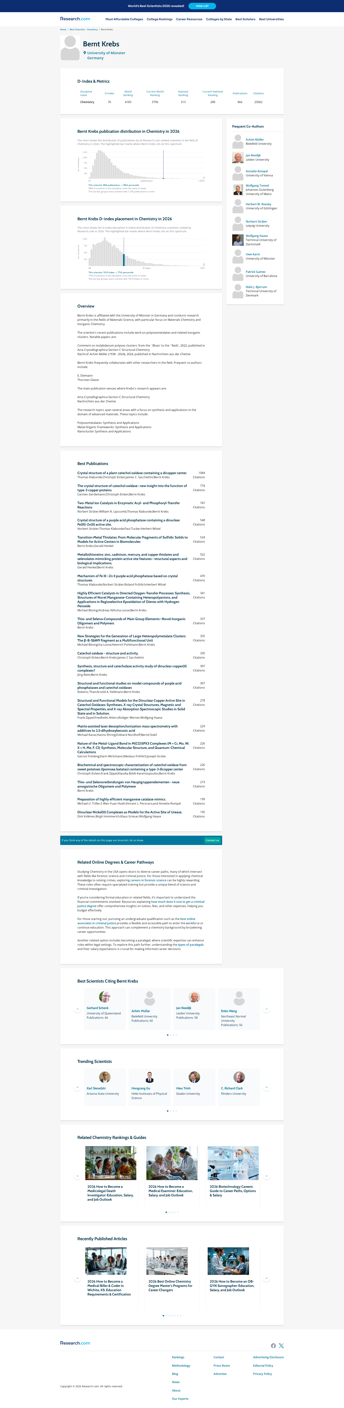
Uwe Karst (253, 254)
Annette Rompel (257, 171)
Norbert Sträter (256, 221)
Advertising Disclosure (268, 1357)
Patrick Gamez (256, 272)
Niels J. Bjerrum (256, 287)
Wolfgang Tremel (257, 185)
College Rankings (160, 19)
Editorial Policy (263, 1366)
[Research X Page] (281, 1345)
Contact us (212, 840)
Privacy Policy (262, 1374)
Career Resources (189, 19)
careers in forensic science (148, 880)
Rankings (178, 1357)
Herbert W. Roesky (258, 204)
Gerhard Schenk (98, 1008)
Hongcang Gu (141, 1088)
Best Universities (271, 19)
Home (63, 29)
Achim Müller (255, 140)
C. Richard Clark (232, 1088)
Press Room (222, 1366)
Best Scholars (245, 19)
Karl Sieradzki (96, 1088)
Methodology (181, 1366)
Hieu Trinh (183, 1088)
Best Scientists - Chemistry (83, 29)
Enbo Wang (229, 1011)
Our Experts (180, 1399)
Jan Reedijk (253, 155)
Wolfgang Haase (257, 236)
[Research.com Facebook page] (273, 1345)
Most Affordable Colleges (124, 19)
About (176, 1390)
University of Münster (106, 52)
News (176, 1382)
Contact (219, 1357)
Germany (95, 57)
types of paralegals (191, 945)
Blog (175, 1374)
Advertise (220, 1374)
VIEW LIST (202, 6)
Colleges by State (219, 19)
